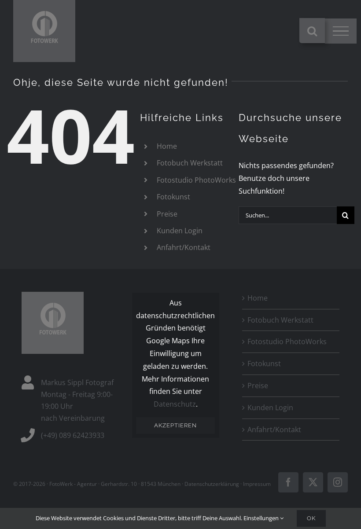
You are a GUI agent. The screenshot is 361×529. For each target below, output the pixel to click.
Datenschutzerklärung (211, 484)
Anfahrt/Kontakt (183, 247)
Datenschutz (175, 404)
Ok (311, 518)
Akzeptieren (175, 425)
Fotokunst (173, 197)
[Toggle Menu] (341, 31)
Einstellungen (261, 518)
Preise (167, 214)
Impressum (257, 484)
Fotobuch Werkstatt (190, 163)
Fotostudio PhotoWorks (196, 180)
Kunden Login (180, 230)
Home (167, 146)
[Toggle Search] (312, 31)
